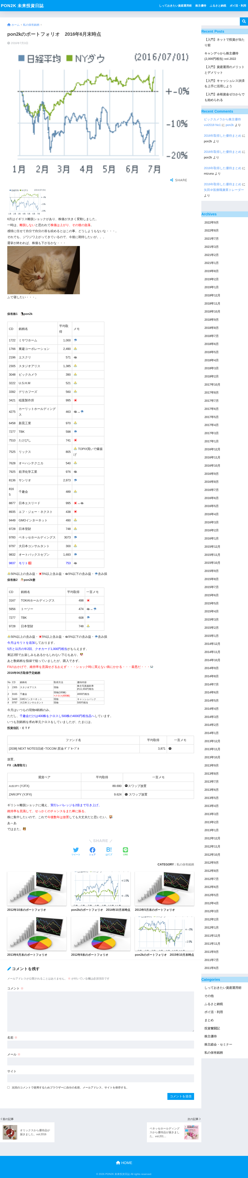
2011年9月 (211, 952)
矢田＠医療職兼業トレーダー (224, 190)
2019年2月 (211, 279)
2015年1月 (211, 636)
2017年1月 (211, 441)
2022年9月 (211, 222)
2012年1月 (211, 927)
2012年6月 (211, 887)
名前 (12, 1037)
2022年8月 (211, 230)
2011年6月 (211, 968)
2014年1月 (211, 733)
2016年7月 (211, 490)
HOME (126, 1163)
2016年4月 (211, 514)
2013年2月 (211, 822)
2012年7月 (211, 879)
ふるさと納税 (218, 5)
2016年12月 (212, 449)
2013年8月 (211, 773)
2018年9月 (211, 320)
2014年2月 (211, 725)
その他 (209, 996)
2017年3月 (211, 433)
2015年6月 (211, 595)
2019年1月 (211, 287)
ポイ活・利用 (238, 5)
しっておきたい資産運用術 (175, 5)
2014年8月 (211, 676)
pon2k (230, 125)
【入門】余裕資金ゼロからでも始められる (224, 97)
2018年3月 (211, 368)
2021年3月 (211, 247)
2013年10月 (212, 757)
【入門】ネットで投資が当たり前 (224, 42)
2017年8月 (211, 392)
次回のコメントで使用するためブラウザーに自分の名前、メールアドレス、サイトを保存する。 (70, 1087)
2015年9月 (211, 571)
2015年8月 (211, 579)
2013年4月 (211, 806)
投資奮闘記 (212, 1028)
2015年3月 (211, 619)
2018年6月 (211, 344)
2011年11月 (212, 944)
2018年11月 (212, 303)
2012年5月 (211, 895)
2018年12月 (212, 295)
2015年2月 (211, 627)
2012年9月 (211, 863)
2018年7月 (211, 336)
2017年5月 (211, 417)
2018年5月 (211, 352)
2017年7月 (211, 401)
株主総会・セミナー (218, 1044)
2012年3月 (211, 911)
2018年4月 (211, 360)
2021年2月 (211, 255)
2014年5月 (211, 700)
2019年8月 (211, 271)
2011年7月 (211, 960)
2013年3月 (211, 814)
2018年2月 (211, 376)
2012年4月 (211, 903)
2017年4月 (211, 425)
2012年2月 (211, 919)
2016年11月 (212, 457)
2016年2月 (211, 530)
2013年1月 (211, 830)
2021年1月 (211, 263)
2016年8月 (211, 482)
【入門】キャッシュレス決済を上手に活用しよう (224, 83)
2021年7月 (211, 239)
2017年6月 (211, 409)
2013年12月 (212, 741)
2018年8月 (211, 328)
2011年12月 (212, 935)
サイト (12, 1071)
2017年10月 (212, 384)
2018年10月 (212, 311)
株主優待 (200, 5)
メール (14, 1054)
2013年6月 (211, 789)
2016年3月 (211, 522)
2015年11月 (212, 555)
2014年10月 (212, 660)
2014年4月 (211, 708)
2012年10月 (212, 854)
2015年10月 (212, 563)
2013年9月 (211, 765)
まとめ (209, 1020)
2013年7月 (211, 782)
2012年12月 (212, 838)
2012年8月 (211, 871)
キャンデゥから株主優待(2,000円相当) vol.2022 (221, 56)
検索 (244, 21)
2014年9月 (211, 668)
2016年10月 (212, 465)
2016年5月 (211, 506)
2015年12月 (212, 546)
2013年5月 (211, 798)
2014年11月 (212, 652)
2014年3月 (211, 717)
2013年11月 (212, 749)
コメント (15, 988)
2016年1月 (211, 538)
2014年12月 (212, 644)
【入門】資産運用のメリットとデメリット (224, 69)
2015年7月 (211, 587)
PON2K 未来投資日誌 (22, 5)
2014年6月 (211, 692)
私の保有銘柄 (185, 864)
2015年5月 (211, 603)
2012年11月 (212, 846)
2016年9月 (211, 474)
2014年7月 (211, 684)
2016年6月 (211, 498)
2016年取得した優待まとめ (222, 135)
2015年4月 (211, 611)
